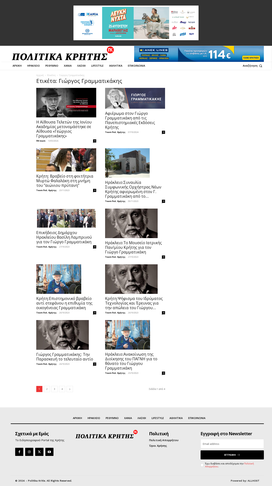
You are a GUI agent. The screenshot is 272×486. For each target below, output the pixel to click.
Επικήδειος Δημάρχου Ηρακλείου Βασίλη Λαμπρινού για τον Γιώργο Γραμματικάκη (64, 237)
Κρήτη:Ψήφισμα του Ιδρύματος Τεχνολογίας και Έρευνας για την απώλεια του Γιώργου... (134, 303)
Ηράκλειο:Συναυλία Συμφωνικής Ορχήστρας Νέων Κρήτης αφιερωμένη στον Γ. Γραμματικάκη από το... (133, 189)
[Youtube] (49, 452)
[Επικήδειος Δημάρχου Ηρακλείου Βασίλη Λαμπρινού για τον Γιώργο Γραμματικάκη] (66, 218)
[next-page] (70, 389)
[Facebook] (19, 452)
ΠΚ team (40, 140)
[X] (39, 452)
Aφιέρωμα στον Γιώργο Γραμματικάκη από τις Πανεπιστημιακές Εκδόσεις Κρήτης (130, 120)
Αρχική (40, 75)
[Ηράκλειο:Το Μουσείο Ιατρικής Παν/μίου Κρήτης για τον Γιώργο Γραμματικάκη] (135, 223)
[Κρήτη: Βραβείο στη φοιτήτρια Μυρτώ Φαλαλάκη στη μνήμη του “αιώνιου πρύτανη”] (66, 159)
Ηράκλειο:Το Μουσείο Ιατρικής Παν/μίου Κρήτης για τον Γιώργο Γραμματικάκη (133, 247)
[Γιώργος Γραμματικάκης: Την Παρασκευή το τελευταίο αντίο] (66, 335)
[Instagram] (29, 452)
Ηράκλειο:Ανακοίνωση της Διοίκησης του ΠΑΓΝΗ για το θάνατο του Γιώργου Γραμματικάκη (131, 361)
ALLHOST (253, 480)
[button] (253, 66)
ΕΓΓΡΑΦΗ (230, 454)
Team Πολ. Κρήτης (115, 132)
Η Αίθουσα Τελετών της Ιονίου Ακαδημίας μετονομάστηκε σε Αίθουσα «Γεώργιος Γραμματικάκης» (64, 128)
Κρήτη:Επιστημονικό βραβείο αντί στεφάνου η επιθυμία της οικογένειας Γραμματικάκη (64, 303)
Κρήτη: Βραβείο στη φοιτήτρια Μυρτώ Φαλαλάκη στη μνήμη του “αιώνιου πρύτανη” (64, 181)
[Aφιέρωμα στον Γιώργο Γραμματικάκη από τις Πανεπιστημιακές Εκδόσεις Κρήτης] (135, 98)
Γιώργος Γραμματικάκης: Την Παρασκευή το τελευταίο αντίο (64, 357)
